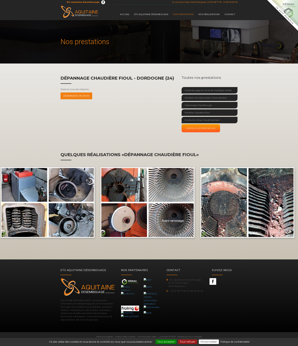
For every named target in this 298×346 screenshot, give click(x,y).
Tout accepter (166, 341)
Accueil (125, 14)
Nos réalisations (209, 14)
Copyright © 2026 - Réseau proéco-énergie (180, 336)
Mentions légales (104, 336)
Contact (229, 14)
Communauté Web (146, 336)
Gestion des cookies (125, 336)
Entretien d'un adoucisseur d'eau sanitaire (206, 97)
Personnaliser (208, 341)
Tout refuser (188, 341)
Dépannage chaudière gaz (198, 105)
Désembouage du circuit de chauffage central (208, 90)
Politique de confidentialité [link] (235, 341)
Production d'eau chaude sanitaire (202, 120)
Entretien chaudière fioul (197, 112)
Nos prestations (183, 14)
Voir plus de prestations (200, 128)
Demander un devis (76, 95)
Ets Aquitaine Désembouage (151, 14)
